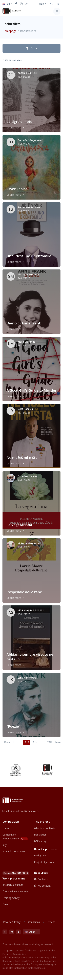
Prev (6, 742)
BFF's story (40, 841)
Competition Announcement (15, 836)
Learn (6, 828)
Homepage (9, 31)
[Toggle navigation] (56, 11)
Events (6, 904)
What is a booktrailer (45, 828)
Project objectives (44, 862)
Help (41, 3)
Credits (51, 922)
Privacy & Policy (11, 922)
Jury (5, 845)
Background (40, 855)
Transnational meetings (15, 891)
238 (49, 742)
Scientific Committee (14, 851)
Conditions (34, 922)
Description (40, 834)
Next (57, 742)
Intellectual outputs (13, 884)
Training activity (11, 897)
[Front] (12, 11)
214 (35, 742)
